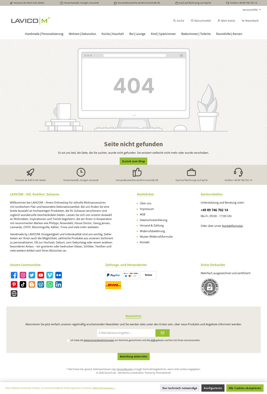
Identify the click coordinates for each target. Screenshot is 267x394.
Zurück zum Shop (133, 161)
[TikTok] (23, 284)
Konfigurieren (213, 388)
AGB (142, 214)
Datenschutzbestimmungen (99, 340)
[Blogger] (32, 284)
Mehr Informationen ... (104, 387)
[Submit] (162, 333)
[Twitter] (32, 275)
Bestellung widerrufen (133, 356)
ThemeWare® (163, 372)
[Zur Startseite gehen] (50, 21)
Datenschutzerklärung (153, 220)
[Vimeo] (50, 275)
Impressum (147, 209)
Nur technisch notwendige (179, 388)
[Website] (14, 293)
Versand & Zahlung (152, 225)
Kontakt (144, 242)
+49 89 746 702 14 (214, 210)
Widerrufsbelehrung (152, 231)
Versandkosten (124, 369)
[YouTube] (41, 275)
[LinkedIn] (58, 284)
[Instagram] (23, 275)
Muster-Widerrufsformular (156, 236)
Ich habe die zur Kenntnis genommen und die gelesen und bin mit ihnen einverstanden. (135, 340)
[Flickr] (58, 275)
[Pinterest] (14, 284)
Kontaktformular (232, 226)
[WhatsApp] (50, 284)
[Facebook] (14, 275)
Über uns (145, 203)
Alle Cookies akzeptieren (245, 388)
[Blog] (41, 284)
